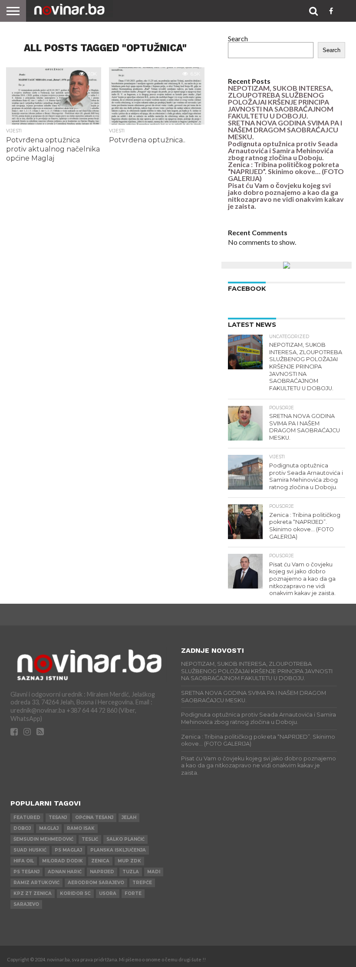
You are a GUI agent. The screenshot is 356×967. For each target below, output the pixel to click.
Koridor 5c (75, 893)
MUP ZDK (129, 861)
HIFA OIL (23, 861)
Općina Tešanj (94, 817)
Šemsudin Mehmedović (43, 839)
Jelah (129, 817)
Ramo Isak (81, 828)
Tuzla (130, 872)
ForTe (133, 893)
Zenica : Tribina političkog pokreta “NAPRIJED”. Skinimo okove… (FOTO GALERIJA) (286, 171)
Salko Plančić (125, 839)
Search (238, 38)
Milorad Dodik (62, 861)
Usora (107, 893)
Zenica (100, 861)
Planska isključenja (118, 850)
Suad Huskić (29, 850)
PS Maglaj (68, 850)
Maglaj (49, 828)
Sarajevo (26, 904)
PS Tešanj (26, 872)
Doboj (22, 828)
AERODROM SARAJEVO (96, 882)
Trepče (142, 882)
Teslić (90, 839)
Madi (153, 872)
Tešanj (58, 817)
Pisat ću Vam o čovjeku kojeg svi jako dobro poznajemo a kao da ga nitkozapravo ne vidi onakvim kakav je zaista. (286, 195)
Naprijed (102, 872)
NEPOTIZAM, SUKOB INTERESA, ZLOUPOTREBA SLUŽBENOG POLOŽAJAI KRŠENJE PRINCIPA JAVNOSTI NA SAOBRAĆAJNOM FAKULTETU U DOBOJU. (280, 102)
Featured (26, 817)
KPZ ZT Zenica (32, 893)
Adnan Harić (65, 872)
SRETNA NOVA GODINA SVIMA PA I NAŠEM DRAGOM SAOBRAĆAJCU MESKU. (285, 129)
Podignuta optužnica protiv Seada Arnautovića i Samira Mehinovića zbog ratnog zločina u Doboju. (283, 150)
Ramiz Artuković (36, 882)
